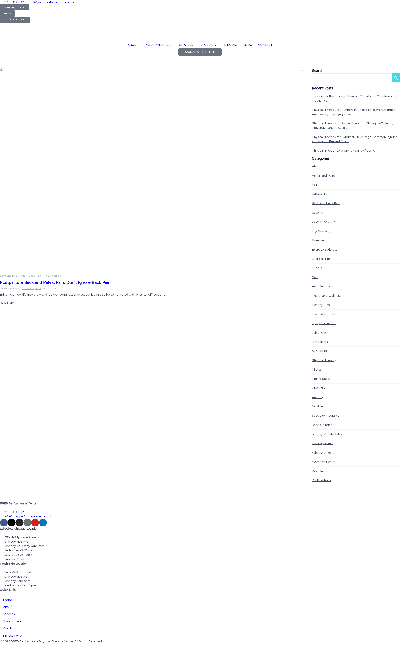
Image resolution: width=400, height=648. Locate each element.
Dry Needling (321, 231)
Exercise (318, 240)
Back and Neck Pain (12, 275)
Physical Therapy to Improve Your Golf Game (343, 150)
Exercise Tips (321, 259)
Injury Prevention (324, 323)
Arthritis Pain (321, 194)
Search (317, 71)
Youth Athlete (321, 480)
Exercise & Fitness (324, 249)
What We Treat (323, 452)
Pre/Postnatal (53, 275)
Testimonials (12, 621)
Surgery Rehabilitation (328, 434)
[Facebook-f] (4, 522)
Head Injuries (321, 286)
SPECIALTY (208, 45)
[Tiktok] (27, 522)
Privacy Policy (13, 635)
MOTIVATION (321, 351)
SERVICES (186, 45)
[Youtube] (35, 522)
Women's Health (323, 462)
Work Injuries (321, 471)
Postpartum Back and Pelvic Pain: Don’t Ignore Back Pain (55, 282)
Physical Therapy (324, 360)
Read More (7, 302)
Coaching (10, 628)
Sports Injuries (322, 425)
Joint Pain (319, 332)
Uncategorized (322, 443)
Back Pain (35, 275)
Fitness (317, 268)
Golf (315, 277)
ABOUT (133, 45)
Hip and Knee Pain (325, 314)
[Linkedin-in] (43, 522)
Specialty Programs (325, 415)
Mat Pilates (320, 342)
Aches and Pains (323, 175)
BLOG (248, 45)
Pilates (317, 369)
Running (318, 397)
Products (318, 388)
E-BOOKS (231, 45)
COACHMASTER (323, 222)
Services (318, 406)
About (316, 166)
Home (7, 599)
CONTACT (265, 45)
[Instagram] (19, 522)
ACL (315, 185)
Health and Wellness (326, 295)
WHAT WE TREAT (158, 45)
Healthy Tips (321, 305)
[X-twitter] (12, 522)
